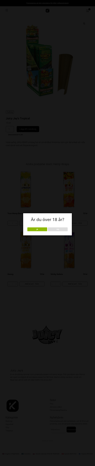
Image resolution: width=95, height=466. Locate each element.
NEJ (58, 229)
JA (37, 229)
